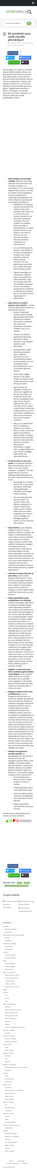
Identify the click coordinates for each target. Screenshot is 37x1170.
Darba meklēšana (10, 963)
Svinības (7, 1024)
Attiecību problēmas (11, 929)
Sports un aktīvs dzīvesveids (11, 1125)
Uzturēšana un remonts (12, 987)
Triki (6, 1059)
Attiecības (6, 926)
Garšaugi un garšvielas (11, 1016)
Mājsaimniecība (9, 1099)
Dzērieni (7, 1007)
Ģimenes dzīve (15, 43)
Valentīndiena (9, 946)
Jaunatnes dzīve (9, 1079)
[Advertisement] (18, 120)
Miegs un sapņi (9, 1145)
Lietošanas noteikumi (12, 1163)
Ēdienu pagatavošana (11, 1013)
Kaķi (6, 995)
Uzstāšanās (8, 1111)
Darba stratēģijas (10, 966)
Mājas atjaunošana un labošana (14, 1090)
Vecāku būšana (9, 1050)
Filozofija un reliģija (8, 1030)
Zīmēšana (8, 1062)
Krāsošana (8, 1056)
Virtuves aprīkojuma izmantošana (15, 1027)
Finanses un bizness (9, 1036)
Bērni (6, 1076)
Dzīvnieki (5, 992)
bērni (19, 883)
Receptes (7, 1021)
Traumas (7, 1148)
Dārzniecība (8, 1087)
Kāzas (6, 1047)
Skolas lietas (8, 1082)
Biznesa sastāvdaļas (10, 1039)
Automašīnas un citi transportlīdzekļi (13, 935)
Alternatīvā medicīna (11, 1133)
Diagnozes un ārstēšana (12, 1136)
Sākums (11, 1161)
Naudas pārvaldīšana (11, 1041)
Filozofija (7, 1033)
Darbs (4, 961)
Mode (6, 1119)
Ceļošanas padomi (10, 955)
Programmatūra (9, 981)
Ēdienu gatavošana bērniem (13, 1010)
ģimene (27, 883)
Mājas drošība (9, 1096)
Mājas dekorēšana (10, 1093)
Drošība (7, 1139)
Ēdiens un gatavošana (9, 1004)
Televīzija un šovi (10, 1108)
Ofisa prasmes (9, 969)
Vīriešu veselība (9, 1151)
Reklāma (25, 1163)
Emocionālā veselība (11, 1142)
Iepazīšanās (8, 932)
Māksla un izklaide (8, 1102)
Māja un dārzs (7, 1085)
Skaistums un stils (8, 1113)
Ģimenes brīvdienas (10, 958)
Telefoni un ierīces (10, 984)
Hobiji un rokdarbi (8, 1053)
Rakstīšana (8, 1070)
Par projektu (21, 1161)
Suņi (6, 1001)
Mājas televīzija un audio (12, 975)
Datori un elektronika (9, 972)
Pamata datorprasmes (11, 978)
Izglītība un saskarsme (9, 1064)
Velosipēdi (8, 941)
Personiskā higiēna (10, 1122)
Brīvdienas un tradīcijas (9, 943)
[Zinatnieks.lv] (18, 11)
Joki (6, 1105)
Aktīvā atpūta (9, 1128)
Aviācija (7, 938)
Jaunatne (5, 1073)
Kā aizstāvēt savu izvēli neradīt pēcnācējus (16, 885)
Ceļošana (5, 952)
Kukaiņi (7, 998)
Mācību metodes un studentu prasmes (16, 1067)
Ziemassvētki (9, 949)
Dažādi (5, 990)
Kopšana (7, 1116)
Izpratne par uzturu (10, 1018)
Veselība (5, 1131)
